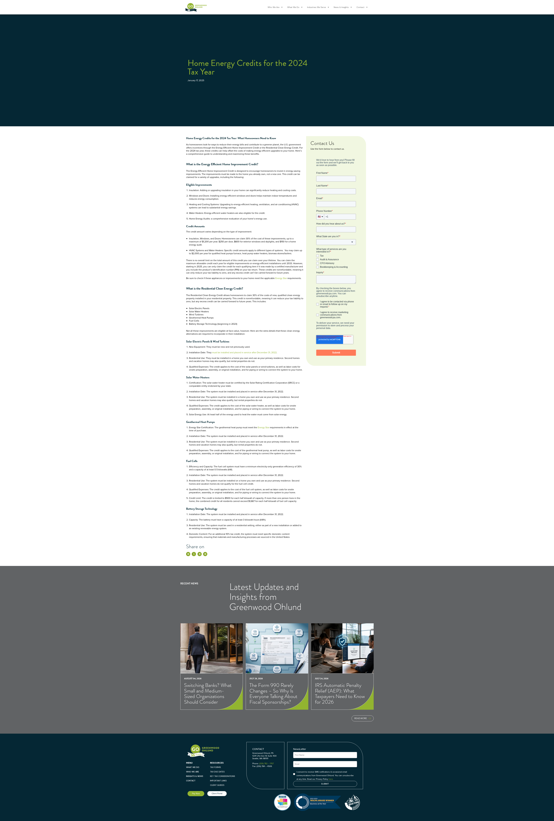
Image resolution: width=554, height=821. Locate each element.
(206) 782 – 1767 (266, 763)
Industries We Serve (316, 7)
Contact (360, 7)
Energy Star (281, 278)
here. (331, 779)
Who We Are (273, 7)
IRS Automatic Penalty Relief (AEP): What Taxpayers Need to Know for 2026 (340, 694)
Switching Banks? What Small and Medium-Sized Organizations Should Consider (208, 694)
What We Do (293, 7)
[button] (188, 554)
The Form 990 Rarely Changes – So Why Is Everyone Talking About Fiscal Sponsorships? (273, 694)
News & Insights (341, 7)
